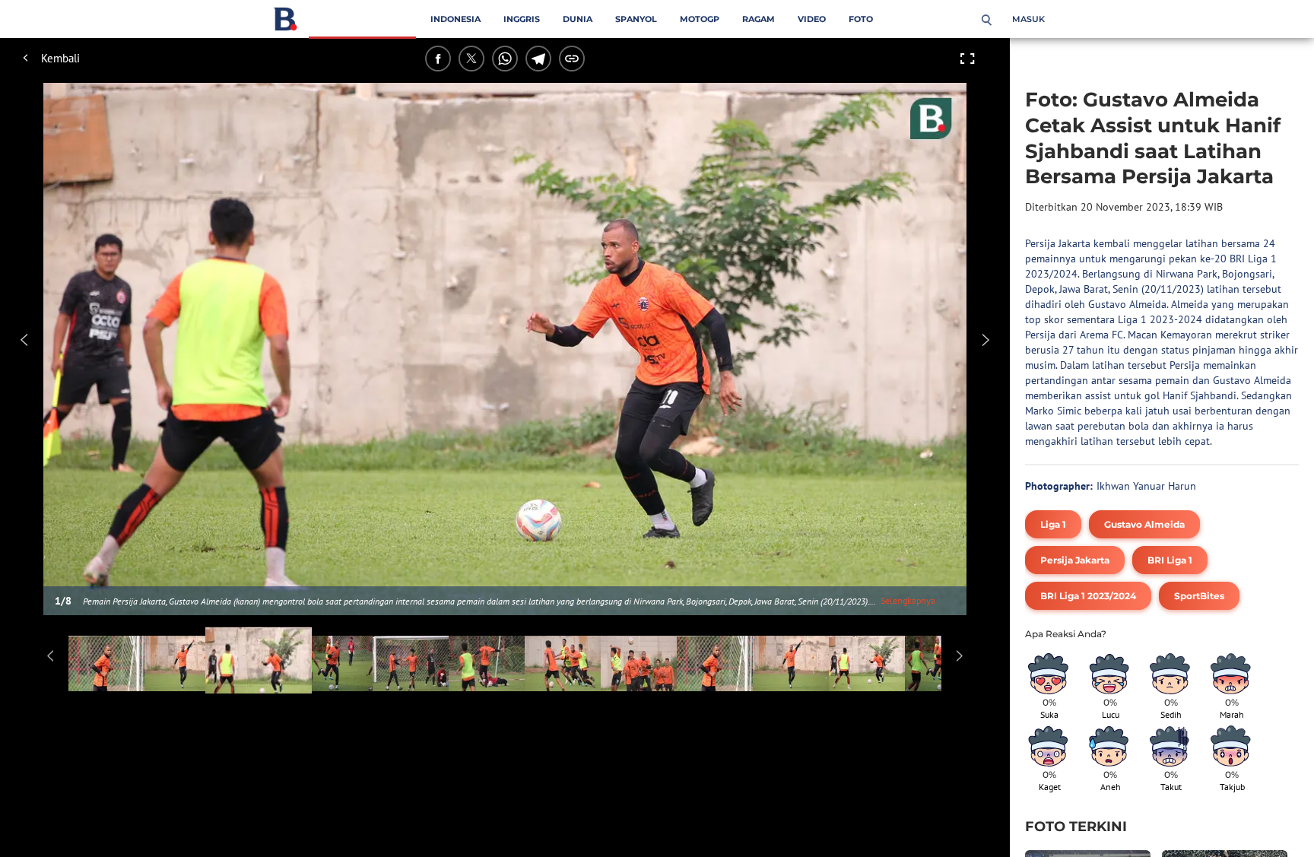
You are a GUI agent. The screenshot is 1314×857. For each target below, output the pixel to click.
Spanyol (636, 19)
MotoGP (699, 19)
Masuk (1028, 19)
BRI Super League (362, 19)
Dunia (577, 19)
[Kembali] (80, 58)
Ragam (758, 19)
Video (812, 19)
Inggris (521, 19)
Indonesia (455, 19)
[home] (285, 22)
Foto (861, 19)
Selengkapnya (908, 600)
